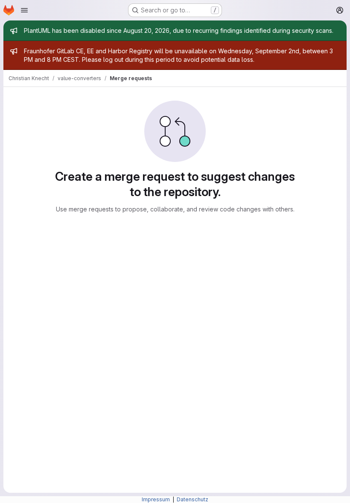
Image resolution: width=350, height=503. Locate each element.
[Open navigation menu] (24, 10)
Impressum (156, 499)
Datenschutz (192, 499)
